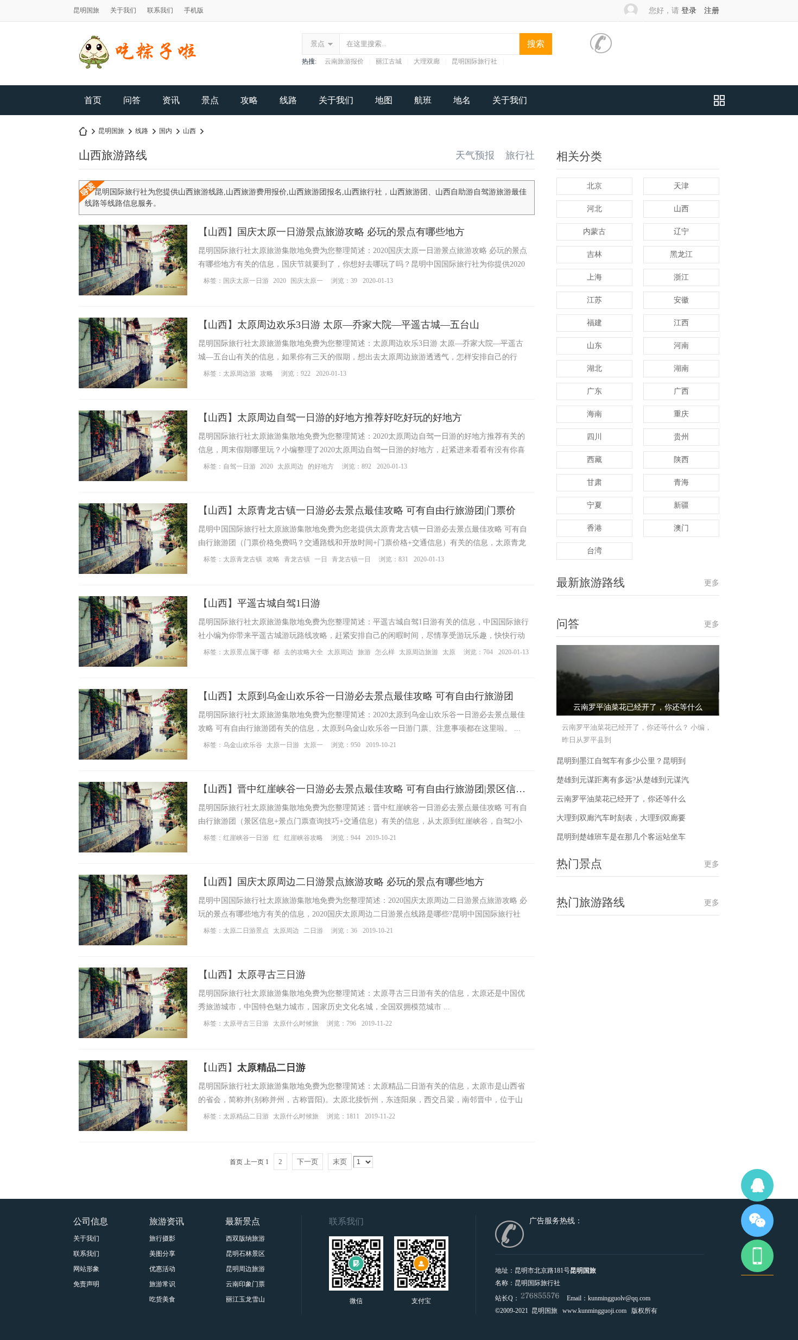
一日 (320, 559)
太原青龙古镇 (242, 559)
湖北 (594, 368)
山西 (189, 131)
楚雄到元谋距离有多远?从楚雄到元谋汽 (622, 780)
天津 (681, 186)
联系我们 (160, 10)
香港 (594, 528)
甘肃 (594, 482)
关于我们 (123, 10)
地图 (383, 100)
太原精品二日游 (246, 1116)
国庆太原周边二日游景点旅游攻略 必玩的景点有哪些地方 (360, 881)
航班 (423, 100)
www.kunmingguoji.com (594, 1310)
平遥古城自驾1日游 (278, 603)
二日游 (313, 930)
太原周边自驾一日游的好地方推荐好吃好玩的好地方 (349, 417)
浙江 (681, 277)
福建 (594, 323)
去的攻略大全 (303, 652)
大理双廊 (427, 61)
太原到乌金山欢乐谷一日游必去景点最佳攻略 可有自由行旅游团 (375, 696)
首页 (93, 100)
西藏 (594, 460)
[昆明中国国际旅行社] (160, 74)
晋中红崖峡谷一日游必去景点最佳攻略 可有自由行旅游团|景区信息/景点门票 (402, 788)
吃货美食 (162, 1299)
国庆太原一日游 (246, 281)
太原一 (313, 745)
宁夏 (594, 505)
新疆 (681, 505)
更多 (711, 583)
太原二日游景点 (246, 930)
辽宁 (681, 231)
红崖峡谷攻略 (303, 838)
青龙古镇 (297, 559)
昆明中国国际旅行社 (83, 131)
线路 (288, 100)
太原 (448, 652)
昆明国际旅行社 (474, 61)
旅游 (364, 652)
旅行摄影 (162, 1238)
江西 (681, 323)
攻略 (249, 100)
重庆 (681, 414)
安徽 (681, 300)
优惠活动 (162, 1269)
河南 (681, 346)
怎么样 (385, 652)
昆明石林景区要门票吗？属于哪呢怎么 (245, 1253)
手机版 (194, 10)
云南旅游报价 (344, 61)
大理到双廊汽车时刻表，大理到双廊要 (621, 818)
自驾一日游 (239, 466)
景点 (318, 44)
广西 (681, 391)
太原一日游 (283, 745)
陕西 (681, 460)
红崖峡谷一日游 (246, 838)
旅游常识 (162, 1284)
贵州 (681, 437)
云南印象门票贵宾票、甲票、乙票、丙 (245, 1284)
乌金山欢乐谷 (242, 745)
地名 (462, 100)
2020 (279, 281)
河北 (594, 209)
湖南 (681, 368)
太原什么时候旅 (296, 1023)
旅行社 (520, 155)
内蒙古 (594, 231)
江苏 (594, 300)
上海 (594, 277)
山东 (594, 346)
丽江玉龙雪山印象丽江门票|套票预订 (245, 1299)
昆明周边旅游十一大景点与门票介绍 (245, 1269)
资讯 (171, 100)
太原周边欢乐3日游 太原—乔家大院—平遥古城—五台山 (358, 324)
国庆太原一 (306, 281)
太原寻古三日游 (271, 974)
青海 (681, 482)
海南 (594, 414)
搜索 (535, 43)
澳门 (681, 528)
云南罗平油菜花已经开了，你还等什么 (621, 799)
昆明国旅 (86, 10)
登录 (688, 11)
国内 (165, 131)
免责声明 (86, 1284)
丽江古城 (389, 61)
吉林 (594, 254)
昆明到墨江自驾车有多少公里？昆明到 (621, 761)
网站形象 (86, 1269)
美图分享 (162, 1253)
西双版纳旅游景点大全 (245, 1238)
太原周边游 (239, 373)
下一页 (307, 1162)
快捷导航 (719, 100)
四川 (594, 437)
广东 (594, 391)
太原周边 (290, 466)
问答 (132, 100)
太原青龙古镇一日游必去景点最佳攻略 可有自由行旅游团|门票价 (376, 510)
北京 (594, 186)
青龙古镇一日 (351, 559)
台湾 (594, 551)
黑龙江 (681, 254)
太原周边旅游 (418, 652)
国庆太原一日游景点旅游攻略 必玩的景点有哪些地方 (351, 231)
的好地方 (321, 466)
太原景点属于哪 (246, 652)
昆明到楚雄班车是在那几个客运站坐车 (621, 837)
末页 (340, 1162)
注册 (711, 11)
